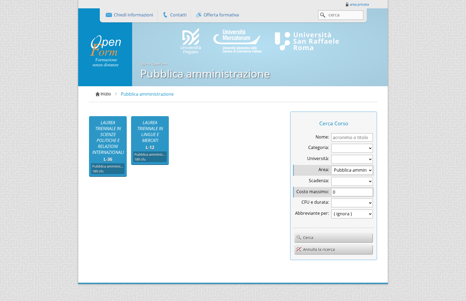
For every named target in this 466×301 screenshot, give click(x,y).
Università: (318, 158)
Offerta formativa (221, 15)
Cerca (307, 237)
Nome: (322, 137)
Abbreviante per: (312, 213)
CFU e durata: (315, 202)
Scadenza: (319, 181)
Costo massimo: (312, 192)
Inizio (106, 94)
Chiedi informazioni (133, 15)
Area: (323, 169)
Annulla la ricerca (319, 249)
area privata (359, 4)
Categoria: (318, 147)
